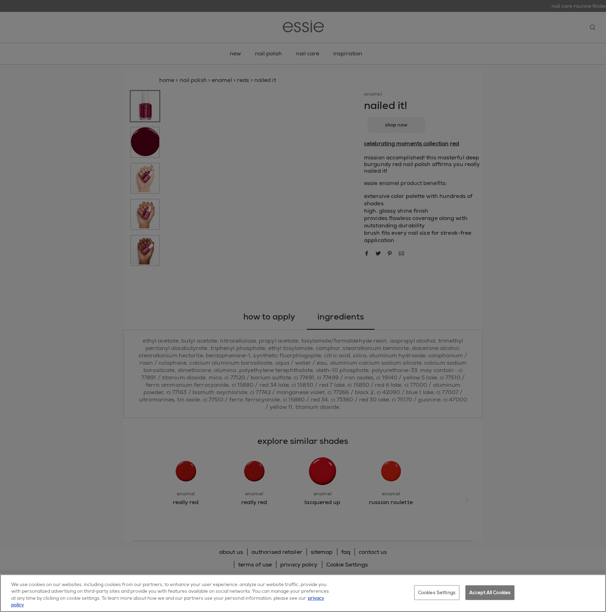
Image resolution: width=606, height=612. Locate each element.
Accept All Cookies (490, 593)
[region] (303, 593)
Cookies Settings (437, 593)
